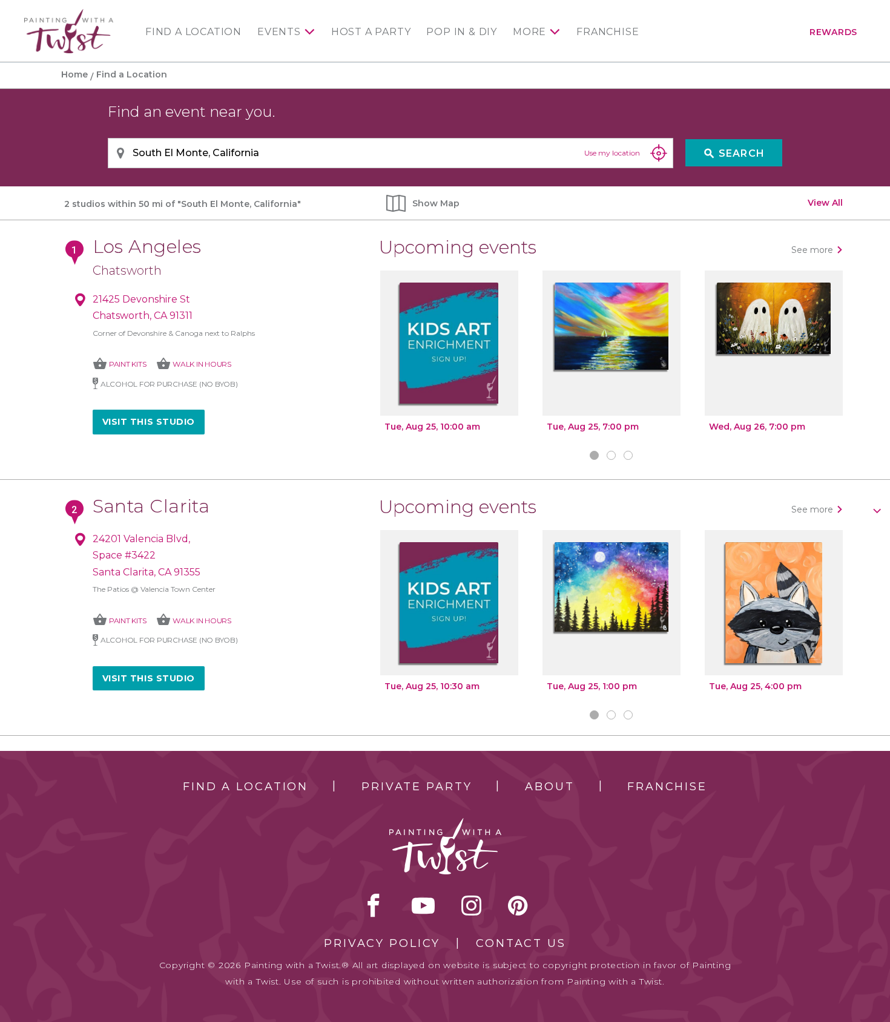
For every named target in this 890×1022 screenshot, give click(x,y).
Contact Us (521, 943)
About (549, 786)
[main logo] (68, 14)
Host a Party (371, 32)
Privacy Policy (382, 943)
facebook (373, 905)
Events (279, 32)
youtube (423, 905)
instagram (471, 905)
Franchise (607, 32)
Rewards (833, 32)
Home (74, 74)
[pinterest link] (518, 905)
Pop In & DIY (461, 32)
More (529, 32)
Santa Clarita (151, 506)
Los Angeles (147, 246)
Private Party (416, 786)
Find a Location (193, 32)
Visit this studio (149, 421)
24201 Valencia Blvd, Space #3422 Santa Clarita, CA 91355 (146, 555)
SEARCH (734, 153)
